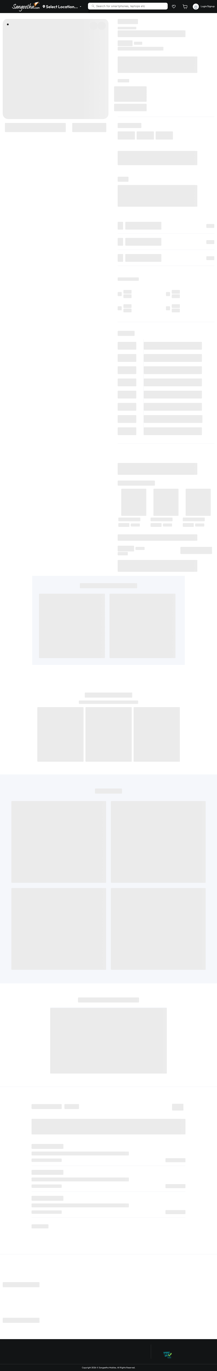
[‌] (35, 127)
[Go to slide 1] (8, 24)
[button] (173, 6)
